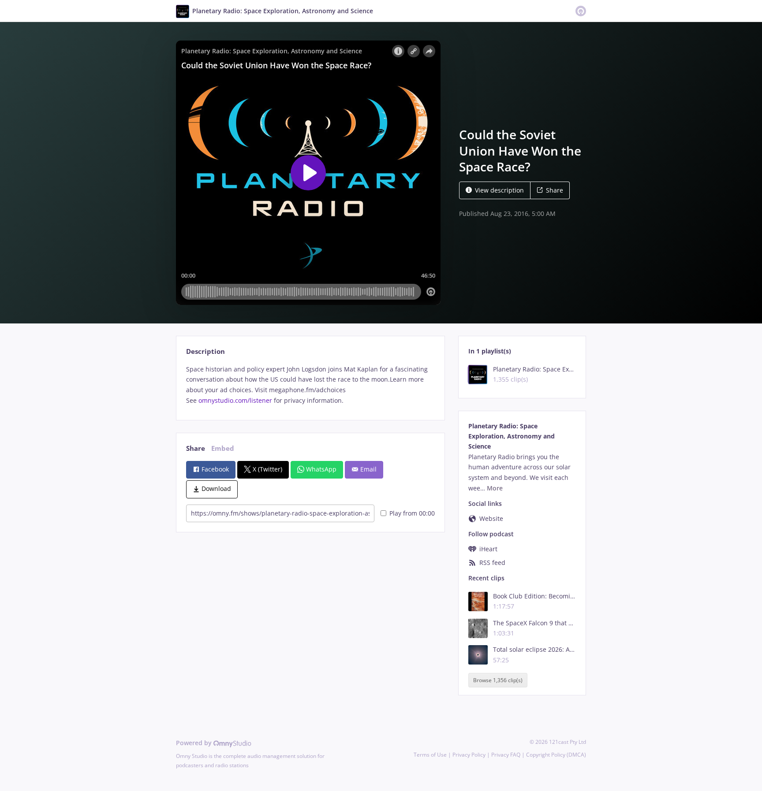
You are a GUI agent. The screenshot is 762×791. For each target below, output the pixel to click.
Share (554, 190)
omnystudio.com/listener (235, 400)
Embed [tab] (222, 448)
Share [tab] (195, 448)
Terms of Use (430, 754)
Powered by (194, 743)
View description (499, 190)
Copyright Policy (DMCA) (556, 754)
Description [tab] (205, 351)
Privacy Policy (469, 754)
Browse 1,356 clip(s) (498, 680)
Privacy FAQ (505, 754)
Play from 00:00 (412, 513)
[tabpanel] (310, 385)
